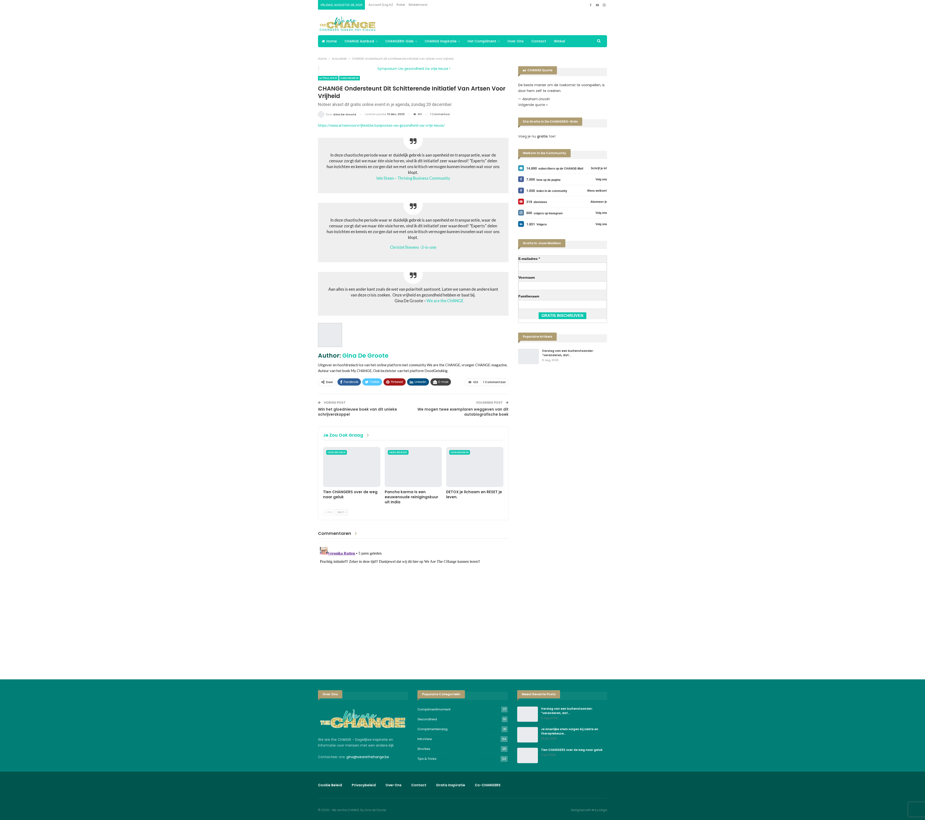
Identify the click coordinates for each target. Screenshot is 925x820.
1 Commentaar (440, 114)
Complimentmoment (433, 709)
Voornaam (526, 277)
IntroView (424, 739)
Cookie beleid (330, 785)
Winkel (559, 41)
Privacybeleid (364, 785)
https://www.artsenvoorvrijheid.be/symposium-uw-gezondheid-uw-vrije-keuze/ (381, 125)
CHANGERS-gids (399, 41)
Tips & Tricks (426, 758)
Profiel (400, 5)
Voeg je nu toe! (536, 136)
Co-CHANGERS (488, 785)
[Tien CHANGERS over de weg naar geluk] (351, 467)
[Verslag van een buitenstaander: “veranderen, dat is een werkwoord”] (528, 356)
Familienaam (528, 296)
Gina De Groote (365, 355)
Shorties (423, 749)
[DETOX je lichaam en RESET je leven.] (474, 467)
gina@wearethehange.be (367, 756)
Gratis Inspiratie (450, 785)
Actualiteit (328, 78)
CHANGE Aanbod (359, 41)
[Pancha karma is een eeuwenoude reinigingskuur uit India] (413, 467)
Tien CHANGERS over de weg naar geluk (571, 750)
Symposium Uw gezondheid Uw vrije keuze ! (413, 68)
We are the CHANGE (445, 300)
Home (331, 41)
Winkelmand (418, 5)
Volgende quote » (533, 104)
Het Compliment (482, 41)
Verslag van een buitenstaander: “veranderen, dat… (568, 353)
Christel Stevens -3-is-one (413, 247)
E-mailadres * (529, 259)
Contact (538, 41)
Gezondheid (349, 78)
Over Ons (515, 41)
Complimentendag (432, 729)
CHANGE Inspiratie (440, 41)
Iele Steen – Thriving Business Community (413, 178)
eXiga (603, 810)
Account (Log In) (381, 5)
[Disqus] (413, 605)
